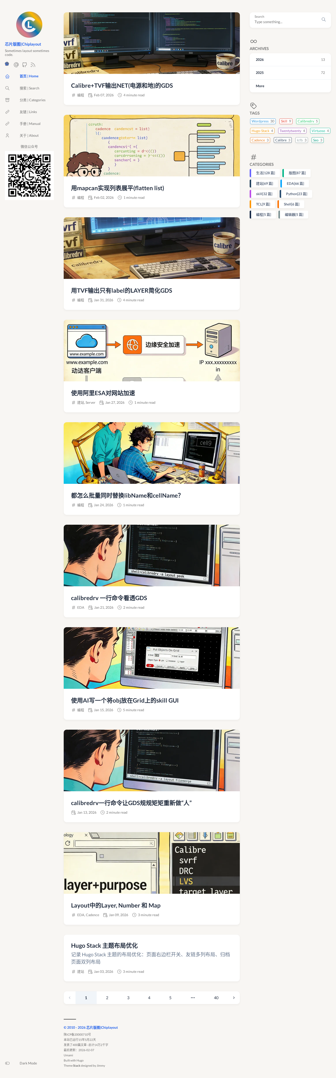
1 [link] (86, 997)
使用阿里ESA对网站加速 (103, 392)
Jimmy (101, 1065)
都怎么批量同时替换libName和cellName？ (127, 495)
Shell (291, 204)
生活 (265, 173)
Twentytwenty (292, 130)
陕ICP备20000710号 (77, 1034)
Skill (286, 121)
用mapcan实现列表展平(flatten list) (117, 187)
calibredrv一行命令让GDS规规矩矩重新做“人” (131, 802)
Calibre (282, 140)
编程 (263, 214)
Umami (68, 1055)
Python (296, 193)
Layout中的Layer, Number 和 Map (116, 905)
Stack (76, 1065)
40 (216, 997)
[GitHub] (25, 66)
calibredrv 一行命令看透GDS (109, 597)
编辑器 (294, 214)
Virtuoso (320, 130)
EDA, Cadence (88, 915)
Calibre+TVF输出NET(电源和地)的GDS (122, 85)
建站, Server (86, 402)
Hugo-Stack (262, 130)
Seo (317, 140)
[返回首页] (29, 35)
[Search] (323, 20)
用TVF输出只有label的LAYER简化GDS (121, 290)
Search (259, 16)
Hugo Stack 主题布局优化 (104, 945)
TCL (263, 204)
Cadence (260, 140)
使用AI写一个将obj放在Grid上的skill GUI (125, 700)
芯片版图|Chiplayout (23, 44)
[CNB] (8, 66)
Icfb (301, 140)
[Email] (16, 66)
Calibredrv (308, 121)
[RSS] (33, 66)
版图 (297, 173)
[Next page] (234, 997)
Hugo (80, 1060)
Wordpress (263, 121)
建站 (264, 183)
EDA (295, 183)
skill (264, 193)
